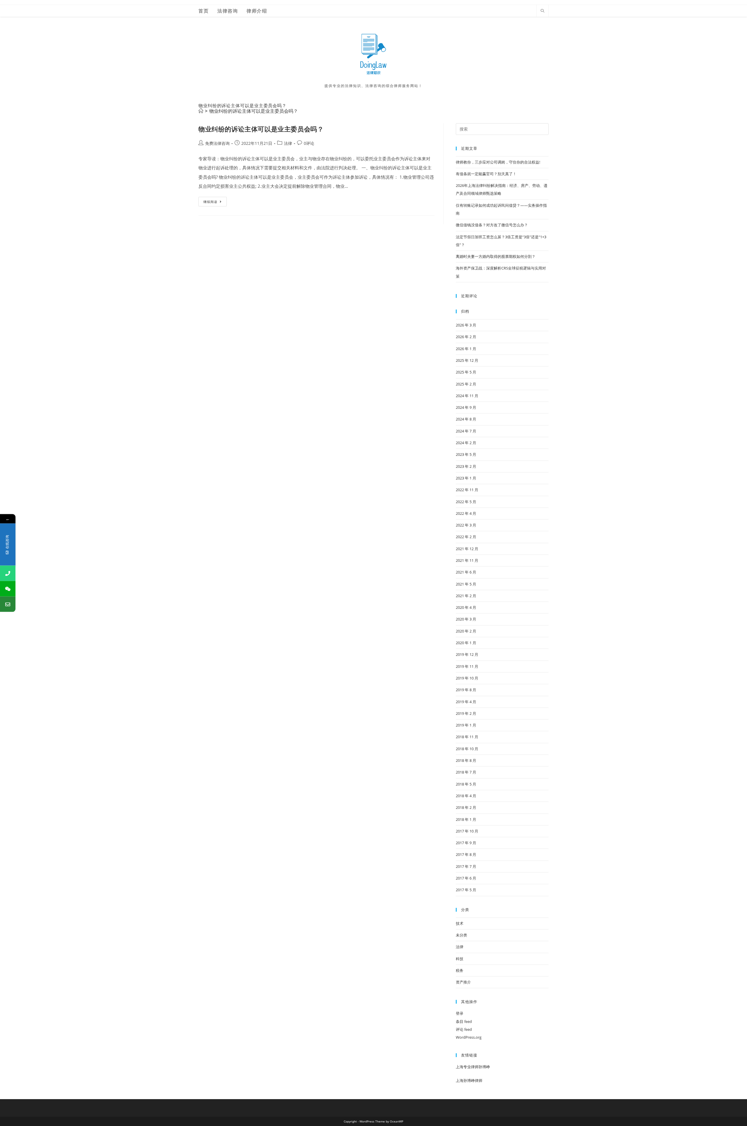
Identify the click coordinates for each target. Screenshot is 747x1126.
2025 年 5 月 (466, 372)
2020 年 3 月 (466, 619)
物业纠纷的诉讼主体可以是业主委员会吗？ (253, 111)
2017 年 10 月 (467, 831)
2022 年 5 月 (466, 501)
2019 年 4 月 (466, 701)
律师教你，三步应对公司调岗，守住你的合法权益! (498, 162)
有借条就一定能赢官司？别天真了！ (486, 173)
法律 (288, 143)
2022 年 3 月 (466, 525)
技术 (459, 923)
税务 (459, 970)
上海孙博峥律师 (469, 1080)
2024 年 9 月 (466, 407)
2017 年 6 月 (466, 878)
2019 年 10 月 (467, 678)
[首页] (200, 111)
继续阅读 (214, 202)
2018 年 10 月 (467, 748)
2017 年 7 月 (466, 866)
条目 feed (464, 1021)
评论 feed (464, 1029)
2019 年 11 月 (467, 666)
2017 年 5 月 (466, 889)
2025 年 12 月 (467, 360)
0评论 (309, 143)
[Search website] (542, 11)
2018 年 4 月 (466, 795)
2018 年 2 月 (466, 807)
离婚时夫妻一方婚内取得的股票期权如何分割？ (495, 256)
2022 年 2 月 (466, 536)
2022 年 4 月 (466, 513)
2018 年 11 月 (467, 736)
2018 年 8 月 (466, 760)
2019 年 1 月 (466, 725)
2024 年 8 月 (466, 419)
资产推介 (463, 982)
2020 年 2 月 (466, 631)
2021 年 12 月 (467, 548)
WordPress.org (468, 1037)
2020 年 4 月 (466, 607)
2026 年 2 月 (466, 336)
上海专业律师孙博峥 (473, 1066)
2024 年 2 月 (466, 442)
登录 (459, 1013)
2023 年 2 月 (466, 466)
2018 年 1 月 (466, 819)
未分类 (461, 935)
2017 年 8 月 (466, 854)
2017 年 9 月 (466, 842)
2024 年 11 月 (467, 395)
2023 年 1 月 (466, 478)
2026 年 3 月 (466, 325)
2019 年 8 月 (466, 689)
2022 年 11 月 (467, 489)
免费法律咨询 (217, 143)
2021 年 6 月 (466, 572)
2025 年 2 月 (466, 384)
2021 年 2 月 (466, 595)
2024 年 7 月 (466, 431)
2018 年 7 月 (466, 772)
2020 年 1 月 (466, 642)
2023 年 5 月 (466, 454)
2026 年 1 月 (466, 348)
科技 (459, 958)
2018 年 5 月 (466, 784)
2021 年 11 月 (467, 560)
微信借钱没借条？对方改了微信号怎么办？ (492, 224)
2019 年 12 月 (467, 654)
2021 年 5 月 (466, 584)
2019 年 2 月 (466, 713)
